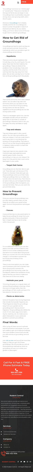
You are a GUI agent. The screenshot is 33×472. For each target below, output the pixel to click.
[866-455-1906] (16, 370)
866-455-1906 (16, 372)
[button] (18, 2)
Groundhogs (14, 23)
